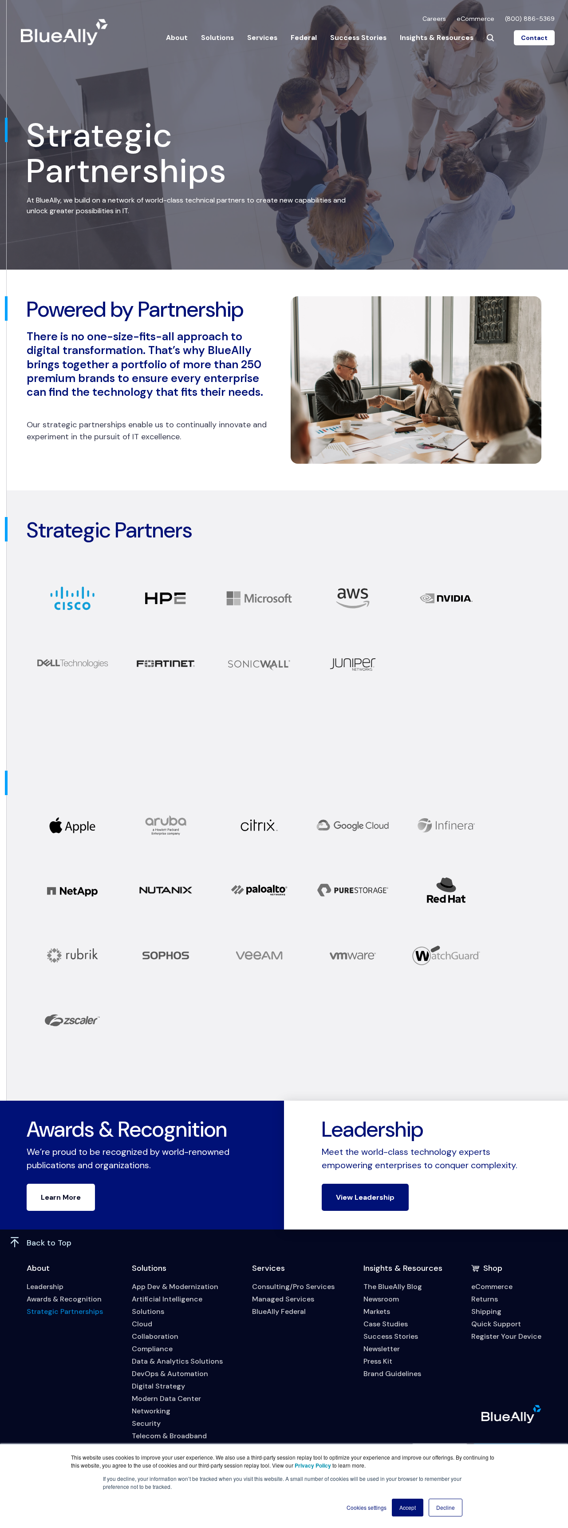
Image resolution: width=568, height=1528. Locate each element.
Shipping (486, 1311)
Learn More (61, 1197)
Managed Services (283, 1299)
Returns (484, 1299)
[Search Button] (490, 37)
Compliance (152, 1348)
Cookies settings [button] (367, 1507)
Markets (376, 1311)
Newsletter (381, 1348)
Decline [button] (445, 1507)
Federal (304, 37)
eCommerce (475, 19)
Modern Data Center (166, 1398)
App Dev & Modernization (175, 1286)
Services (262, 37)
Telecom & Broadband (169, 1435)
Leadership (45, 1286)
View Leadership (365, 1197)
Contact (534, 38)
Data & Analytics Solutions (177, 1361)
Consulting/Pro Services (293, 1286)
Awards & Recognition (64, 1299)
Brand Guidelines (392, 1373)
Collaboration (155, 1336)
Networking (151, 1411)
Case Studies (385, 1324)
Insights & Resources (436, 37)
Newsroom (381, 1299)
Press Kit (377, 1361)
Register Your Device (506, 1336)
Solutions (217, 37)
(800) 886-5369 (530, 19)
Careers (434, 19)
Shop (492, 1268)
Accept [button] (407, 1507)
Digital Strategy (158, 1386)
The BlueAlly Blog (392, 1286)
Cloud (142, 1324)
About (177, 37)
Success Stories (358, 37)
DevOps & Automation (170, 1373)
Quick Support (496, 1324)
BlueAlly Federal (279, 1311)
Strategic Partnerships (65, 1311)
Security (146, 1423)
